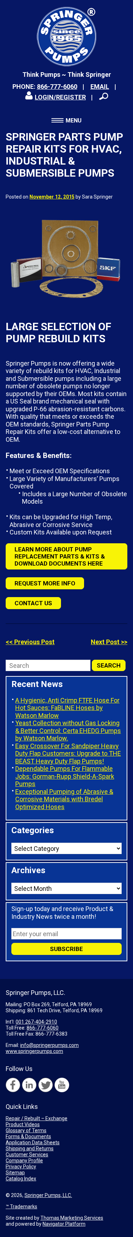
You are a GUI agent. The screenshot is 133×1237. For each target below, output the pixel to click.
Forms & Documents (28, 1136)
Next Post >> (109, 642)
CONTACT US (33, 603)
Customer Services (27, 1154)
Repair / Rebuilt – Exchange (36, 1118)
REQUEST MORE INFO (45, 583)
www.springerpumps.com (34, 1051)
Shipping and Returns (30, 1148)
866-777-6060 (57, 86)
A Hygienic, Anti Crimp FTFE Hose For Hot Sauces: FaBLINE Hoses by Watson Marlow (67, 708)
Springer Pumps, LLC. (48, 1195)
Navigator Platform (64, 1224)
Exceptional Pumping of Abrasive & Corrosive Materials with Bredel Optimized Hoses (64, 799)
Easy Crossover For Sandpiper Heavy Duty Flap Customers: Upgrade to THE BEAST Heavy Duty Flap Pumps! (68, 753)
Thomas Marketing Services (71, 1218)
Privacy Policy (21, 1166)
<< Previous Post (30, 642)
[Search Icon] (103, 96)
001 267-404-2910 (36, 1022)
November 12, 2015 (51, 197)
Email (99, 86)
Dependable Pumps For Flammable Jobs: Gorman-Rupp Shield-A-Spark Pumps (64, 776)
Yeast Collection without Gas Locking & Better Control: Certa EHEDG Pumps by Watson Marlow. (68, 730)
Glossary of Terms (26, 1130)
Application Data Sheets (33, 1142)
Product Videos (23, 1124)
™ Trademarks (21, 1206)
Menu (74, 120)
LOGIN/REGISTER (60, 97)
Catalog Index (21, 1178)
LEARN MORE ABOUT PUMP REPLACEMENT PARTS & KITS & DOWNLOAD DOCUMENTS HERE (60, 556)
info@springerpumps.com (49, 1045)
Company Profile (24, 1160)
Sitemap (15, 1172)
